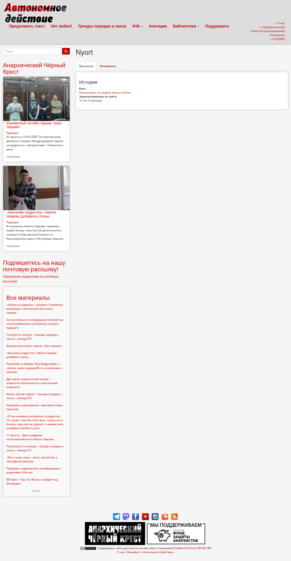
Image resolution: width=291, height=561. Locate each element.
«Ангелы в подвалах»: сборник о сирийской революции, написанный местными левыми (34, 308)
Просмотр (87, 67)
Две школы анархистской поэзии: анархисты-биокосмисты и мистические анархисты (32, 383)
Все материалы (28, 297)
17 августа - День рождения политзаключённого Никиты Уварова (30, 437)
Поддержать (217, 26)
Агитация (158, 26)
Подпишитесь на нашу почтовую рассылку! (34, 265)
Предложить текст (27, 26)
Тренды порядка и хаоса (102, 26)
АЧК (136, 26)
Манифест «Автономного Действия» (150, 552)
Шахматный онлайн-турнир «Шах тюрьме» (34, 124)
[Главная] (37, 14)
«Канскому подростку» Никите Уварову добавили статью (31, 214)
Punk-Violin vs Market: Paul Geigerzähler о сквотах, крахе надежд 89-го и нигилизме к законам (34, 368)
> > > (36, 490)
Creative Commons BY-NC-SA (192, 548)
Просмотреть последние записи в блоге (105, 92)
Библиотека (185, 26)
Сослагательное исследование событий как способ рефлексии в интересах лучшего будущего (34, 323)
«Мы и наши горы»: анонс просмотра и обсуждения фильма (31, 459)
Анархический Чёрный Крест (34, 68)
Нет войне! (61, 26)
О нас (121, 552)
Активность (108, 66)
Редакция (12, 133)
